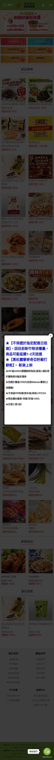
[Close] (51, 335)
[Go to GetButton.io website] (47, 757)
